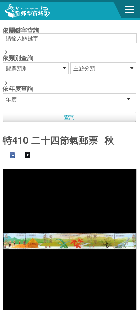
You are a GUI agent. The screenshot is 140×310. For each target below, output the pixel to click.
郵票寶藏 (42, 11)
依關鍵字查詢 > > (21, 60)
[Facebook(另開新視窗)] (9, 155)
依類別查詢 (18, 58)
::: (5, 23)
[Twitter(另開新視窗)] (24, 155)
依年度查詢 (18, 88)
